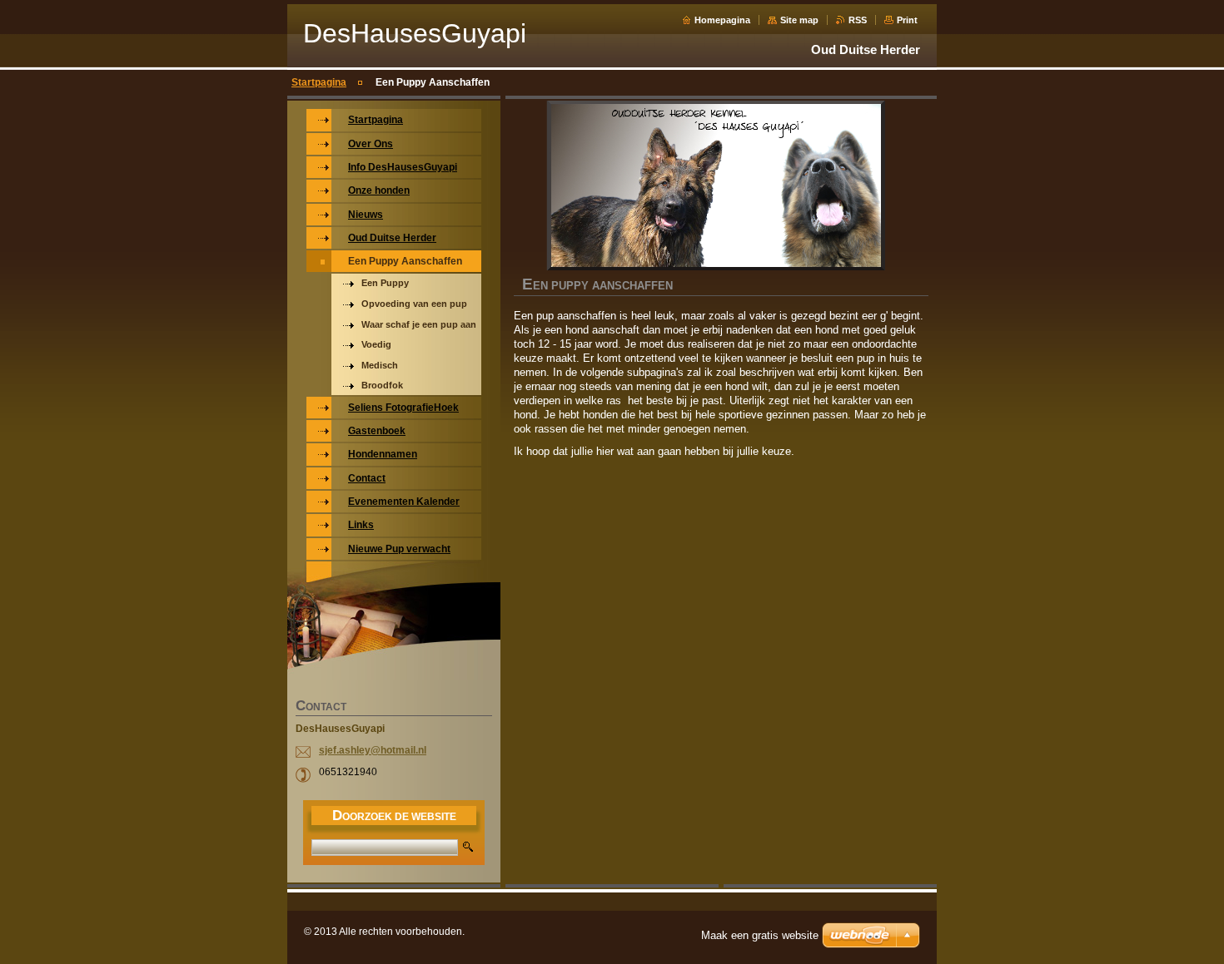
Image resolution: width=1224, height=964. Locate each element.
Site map (799, 20)
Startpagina (318, 82)
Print (907, 20)
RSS (857, 20)
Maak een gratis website (759, 935)
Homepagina (722, 20)
